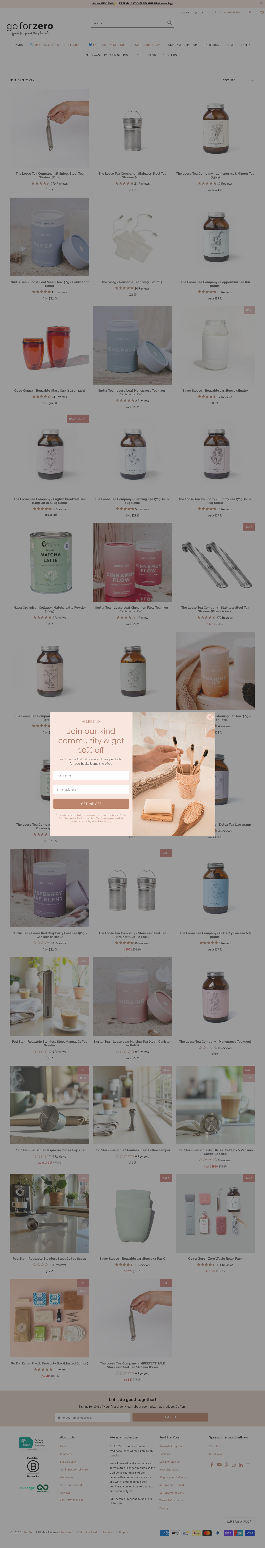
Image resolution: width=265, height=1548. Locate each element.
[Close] (210, 717)
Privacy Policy (104, 821)
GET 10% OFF (91, 804)
